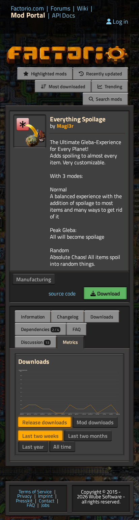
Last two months (88, 436)
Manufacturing (33, 279)
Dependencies (40, 329)
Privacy (24, 496)
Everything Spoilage (78, 119)
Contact (46, 501)
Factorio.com (27, 8)
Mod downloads (95, 422)
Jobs (45, 505)
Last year (33, 447)
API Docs (63, 16)
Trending (113, 86)
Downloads (101, 316)
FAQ (77, 329)
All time (62, 447)
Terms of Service (35, 492)
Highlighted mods (48, 73)
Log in (120, 21)
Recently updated (103, 73)
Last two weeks (40, 436)
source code (62, 293)
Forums (60, 8)
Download (108, 293)
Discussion (35, 342)
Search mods (108, 98)
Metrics (70, 342)
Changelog (67, 316)
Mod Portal (28, 15)
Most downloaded (66, 86)
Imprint (45, 496)
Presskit (24, 501)
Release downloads (44, 422)
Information (33, 316)
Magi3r (65, 126)
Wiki (82, 8)
